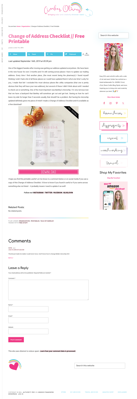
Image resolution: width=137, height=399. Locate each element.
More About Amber (113, 97)
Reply (10, 258)
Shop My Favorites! (113, 178)
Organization (24, 221)
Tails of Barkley (47, 221)
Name (10, 305)
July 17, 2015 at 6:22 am (16, 249)
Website (10, 327)
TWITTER (49, 193)
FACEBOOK (58, 193)
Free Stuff (23, 223)
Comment (11, 278)
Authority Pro (29, 392)
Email (10, 316)
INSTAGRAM (38, 193)
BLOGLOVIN (68, 193)
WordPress (12, 394)
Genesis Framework (46, 392)
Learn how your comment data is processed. (58, 351)
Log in (20, 394)
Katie (10, 248)
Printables (35, 221)
